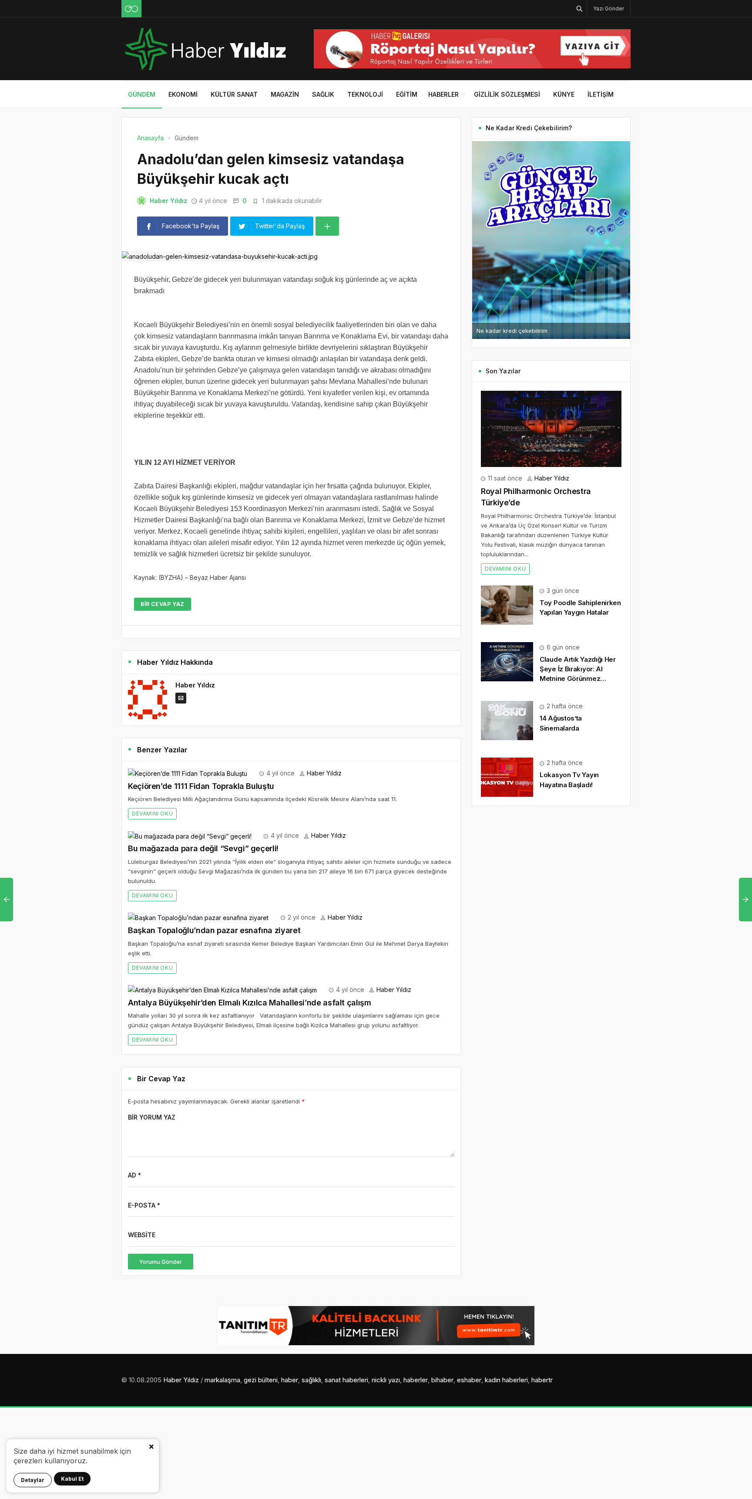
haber (289, 1380)
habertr (542, 1380)
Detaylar (32, 1480)
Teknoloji (365, 94)
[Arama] (579, 8)
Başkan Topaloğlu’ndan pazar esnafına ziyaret (214, 930)
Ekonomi (183, 94)
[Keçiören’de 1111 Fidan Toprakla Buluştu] (187, 773)
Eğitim (406, 94)
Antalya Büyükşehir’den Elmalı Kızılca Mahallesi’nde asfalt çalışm (249, 1002)
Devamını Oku (152, 813)
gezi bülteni (261, 1380)
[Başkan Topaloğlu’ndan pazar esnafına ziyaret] (198, 917)
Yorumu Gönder (160, 1261)
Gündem (141, 94)
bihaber (442, 1380)
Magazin (285, 94)
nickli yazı (386, 1380)
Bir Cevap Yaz (163, 604)
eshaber (469, 1380)
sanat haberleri (346, 1380)
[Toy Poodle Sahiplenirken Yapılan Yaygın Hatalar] (507, 604)
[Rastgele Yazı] (131, 8)
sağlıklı (311, 1380)
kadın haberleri (506, 1380)
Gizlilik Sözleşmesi (507, 94)
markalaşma (222, 1380)
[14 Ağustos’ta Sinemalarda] (507, 720)
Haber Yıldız (168, 200)
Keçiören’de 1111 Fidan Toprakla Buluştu (201, 786)
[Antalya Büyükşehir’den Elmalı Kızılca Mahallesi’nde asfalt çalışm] (222, 989)
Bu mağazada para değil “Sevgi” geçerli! (203, 848)
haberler (415, 1380)
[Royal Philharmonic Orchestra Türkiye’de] (551, 428)
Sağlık (323, 94)
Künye (563, 94)
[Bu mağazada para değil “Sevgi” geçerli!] (190, 835)
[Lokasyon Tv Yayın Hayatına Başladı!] (507, 776)
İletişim (601, 94)
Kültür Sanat (234, 94)
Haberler (443, 94)
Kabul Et (72, 1478)
